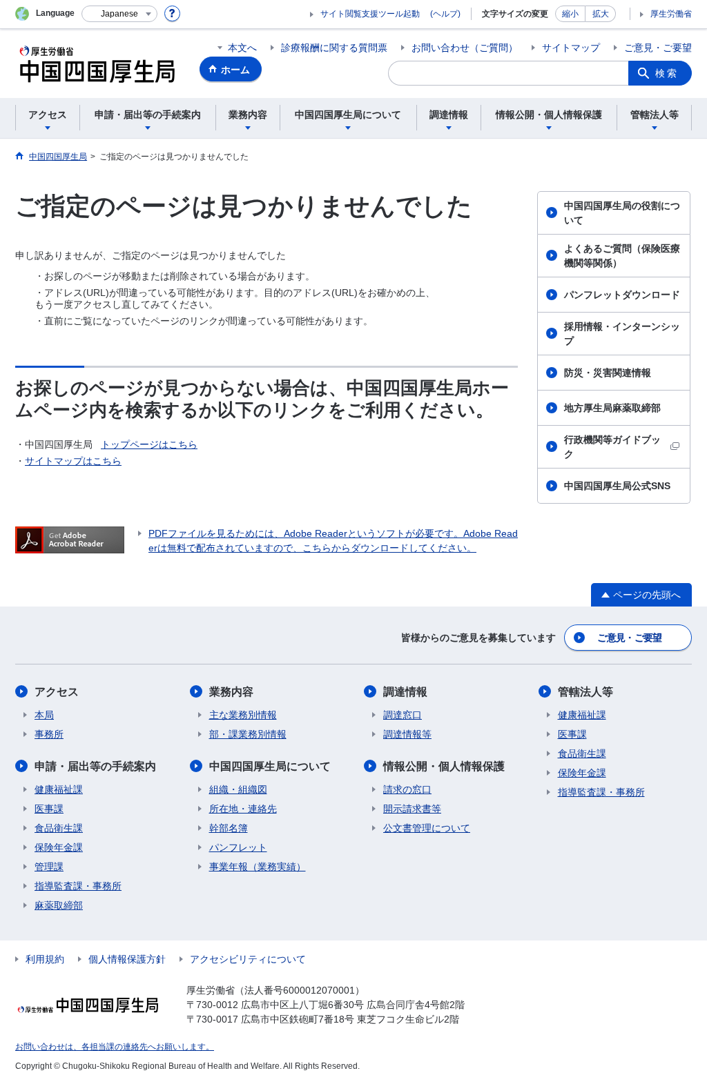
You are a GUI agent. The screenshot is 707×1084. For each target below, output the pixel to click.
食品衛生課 (59, 828)
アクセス (57, 692)
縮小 (570, 14)
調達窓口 (402, 714)
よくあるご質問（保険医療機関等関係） (622, 255)
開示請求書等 (412, 808)
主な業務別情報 (243, 714)
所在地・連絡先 (243, 808)
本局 (44, 714)
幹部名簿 (228, 828)
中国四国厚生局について (270, 766)
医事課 (49, 808)
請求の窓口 (407, 789)
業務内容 (231, 692)
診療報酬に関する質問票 (334, 47)
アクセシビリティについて (248, 959)
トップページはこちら (149, 444)
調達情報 (405, 692)
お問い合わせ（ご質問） (464, 47)
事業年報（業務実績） (257, 866)
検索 (667, 73)
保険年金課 (59, 847)
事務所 (49, 734)
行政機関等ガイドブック (612, 447)
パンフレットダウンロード (622, 294)
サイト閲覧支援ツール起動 (370, 14)
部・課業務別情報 (248, 734)
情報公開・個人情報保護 (444, 766)
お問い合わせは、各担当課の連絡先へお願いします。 (114, 1047)
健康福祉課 (59, 789)
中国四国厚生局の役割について (622, 213)
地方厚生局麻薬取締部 (612, 407)
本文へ (242, 47)
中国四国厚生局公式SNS (617, 485)
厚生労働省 (671, 14)
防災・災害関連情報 (607, 372)
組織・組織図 (238, 789)
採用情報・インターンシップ (622, 333)
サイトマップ (571, 47)
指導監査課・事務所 (78, 885)
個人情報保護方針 (127, 959)
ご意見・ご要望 (658, 47)
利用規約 (45, 959)
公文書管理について (426, 828)
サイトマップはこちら (73, 460)
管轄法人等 (585, 692)
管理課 (49, 866)
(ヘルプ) (445, 14)
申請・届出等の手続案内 (95, 766)
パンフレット (238, 847)
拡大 (600, 14)
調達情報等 (407, 734)
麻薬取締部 (59, 905)
